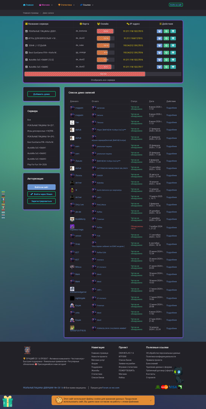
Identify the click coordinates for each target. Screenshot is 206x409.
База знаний (152, 363)
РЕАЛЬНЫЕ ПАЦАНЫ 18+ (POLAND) (41, 136)
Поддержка (97, 367)
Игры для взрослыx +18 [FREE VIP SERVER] (41, 131)
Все (29, 120)
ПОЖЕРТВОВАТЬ (127, 370)
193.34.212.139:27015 (133, 45)
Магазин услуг (98, 360)
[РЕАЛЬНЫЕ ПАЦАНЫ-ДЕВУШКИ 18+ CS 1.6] (27, 351)
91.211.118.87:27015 (133, 38)
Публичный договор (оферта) (159, 370)
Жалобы (95, 370)
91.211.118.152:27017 (133, 67)
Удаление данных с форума (159, 367)
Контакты (150, 374)
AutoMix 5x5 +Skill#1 (36, 148)
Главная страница (30, 13)
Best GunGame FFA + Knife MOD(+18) (41, 142)
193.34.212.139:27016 (133, 52)
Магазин (123, 374)
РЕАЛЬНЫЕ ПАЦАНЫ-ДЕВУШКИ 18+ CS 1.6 (43, 388)
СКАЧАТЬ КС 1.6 (126, 353)
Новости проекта (99, 356)
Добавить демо (41, 94)
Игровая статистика (128, 367)
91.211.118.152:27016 (133, 59)
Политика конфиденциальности (161, 356)
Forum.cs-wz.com (110, 388)
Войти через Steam (42, 194)
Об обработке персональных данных (163, 353)
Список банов (98, 377)
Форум (95, 363)
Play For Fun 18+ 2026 (37, 164)
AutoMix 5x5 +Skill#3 (36, 159)
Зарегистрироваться (41, 201)
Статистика (97, 374)
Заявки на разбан (127, 363)
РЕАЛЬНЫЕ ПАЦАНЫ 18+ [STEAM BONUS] (41, 125)
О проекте (150, 377)
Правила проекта (154, 360)
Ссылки (87, 5)
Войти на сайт (176, 5)
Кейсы (122, 377)
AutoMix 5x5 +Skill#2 (36, 153)
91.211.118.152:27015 (133, 31)
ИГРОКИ (122, 356)
